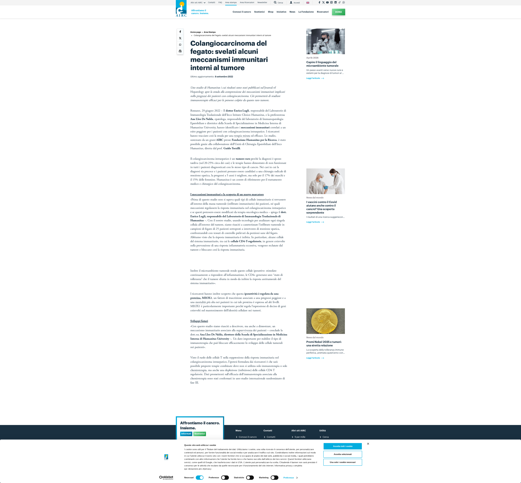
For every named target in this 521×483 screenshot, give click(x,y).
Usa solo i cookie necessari (343, 462)
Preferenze (288, 477)
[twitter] (323, 2)
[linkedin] (335, 2)
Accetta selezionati (343, 454)
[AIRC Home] (181, 9)
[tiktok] (339, 2)
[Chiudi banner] (368, 444)
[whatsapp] (343, 2)
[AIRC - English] (307, 2)
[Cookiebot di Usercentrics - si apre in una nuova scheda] (166, 478)
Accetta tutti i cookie (342, 446)
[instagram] (331, 2)
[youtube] (327, 2)
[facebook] (319, 2)
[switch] (225, 477)
